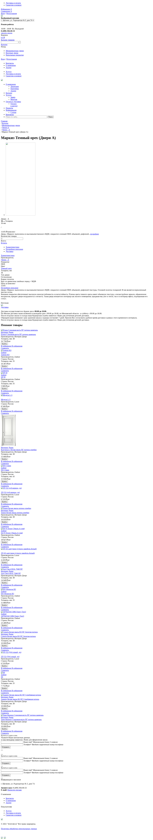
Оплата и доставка (13, 102)
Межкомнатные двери (15, 51)
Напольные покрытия (15, 55)
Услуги (8, 72)
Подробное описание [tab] (14, 249)
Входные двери (12, 53)
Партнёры (15, 89)
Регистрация (11, 13)
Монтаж (14, 99)
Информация (11, 110)
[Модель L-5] (76, 396)
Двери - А (5, 260)
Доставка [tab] (9, 251)
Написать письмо (14, 790)
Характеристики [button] (7, 255)
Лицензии (15, 86)
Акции (8, 68)
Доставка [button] (4, 307)
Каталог (4, 45)
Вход (3, 13)
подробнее (94, 234)
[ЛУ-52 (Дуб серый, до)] (76, 653)
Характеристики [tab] (12, 247)
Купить (4, 243)
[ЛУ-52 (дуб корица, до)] (76, 489)
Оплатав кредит (14, 105)
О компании (11, 65)
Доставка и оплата (13, 3)
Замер (13, 97)
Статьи (13, 112)
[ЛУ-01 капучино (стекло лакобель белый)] (76, 550)
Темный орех (6, 268)
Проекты (9, 108)
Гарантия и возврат (14, 5)
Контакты (10, 63)
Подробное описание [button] (9, 288)
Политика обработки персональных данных (19, 829)
